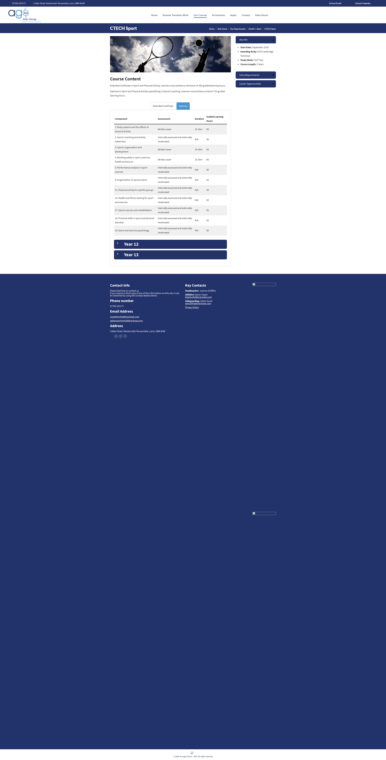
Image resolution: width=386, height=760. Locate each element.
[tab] (163, 106)
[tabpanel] (170, 186)
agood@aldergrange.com (198, 303)
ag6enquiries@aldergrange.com (126, 320)
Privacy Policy (192, 307)
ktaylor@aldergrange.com (198, 297)
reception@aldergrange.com (124, 316)
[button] (53, 4)
